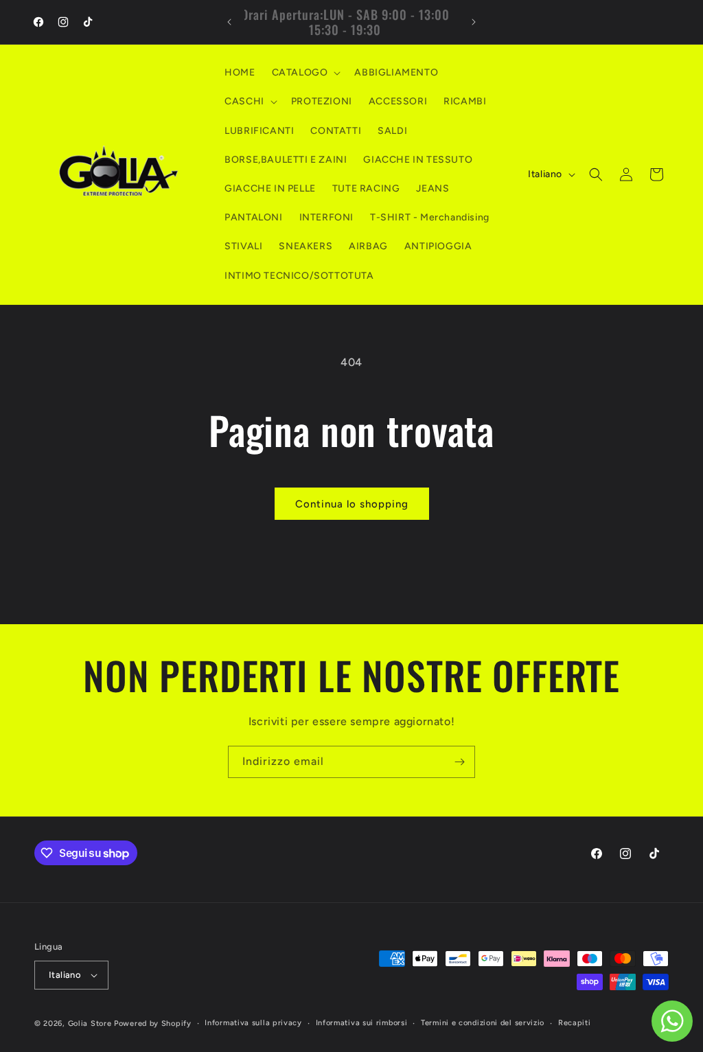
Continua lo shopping (351, 504)
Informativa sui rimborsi (362, 1022)
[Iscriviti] (459, 762)
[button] (305, 72)
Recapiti (574, 1022)
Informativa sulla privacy (253, 1022)
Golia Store (90, 1023)
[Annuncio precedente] (229, 22)
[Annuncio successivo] (474, 22)
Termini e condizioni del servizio (482, 1022)
